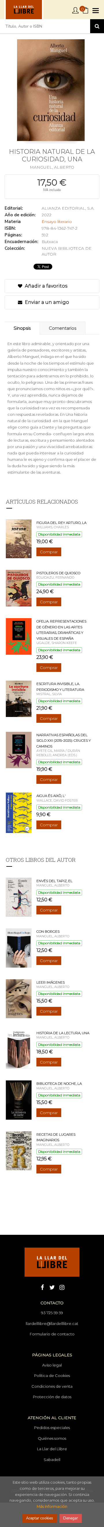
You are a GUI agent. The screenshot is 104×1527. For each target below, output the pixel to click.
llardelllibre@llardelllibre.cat (52, 1323)
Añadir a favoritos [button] (45, 286)
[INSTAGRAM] (61, 1286)
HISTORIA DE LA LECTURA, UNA (62, 1033)
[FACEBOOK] (42, 1286)
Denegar (70, 1518)
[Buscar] (97, 26)
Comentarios (62, 328)
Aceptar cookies (39, 1518)
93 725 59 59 (52, 1312)
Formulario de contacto (52, 1334)
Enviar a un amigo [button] (46, 302)
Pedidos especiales (52, 1427)
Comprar (49, 551)
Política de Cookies (52, 1375)
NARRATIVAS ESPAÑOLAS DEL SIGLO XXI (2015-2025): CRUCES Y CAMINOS (63, 740)
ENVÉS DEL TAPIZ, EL (54, 881)
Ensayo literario (57, 221)
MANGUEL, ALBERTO (52, 167)
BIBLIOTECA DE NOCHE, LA (59, 1083)
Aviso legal (52, 1365)
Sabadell (52, 1459)
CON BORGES (48, 931)
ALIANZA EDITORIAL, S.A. (68, 208)
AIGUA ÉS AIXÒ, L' (51, 795)
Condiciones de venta (52, 1386)
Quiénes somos (52, 1438)
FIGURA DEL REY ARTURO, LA (61, 522)
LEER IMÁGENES (50, 982)
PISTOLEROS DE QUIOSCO (58, 573)
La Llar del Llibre (52, 1448)
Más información (52, 1506)
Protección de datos (52, 1396)
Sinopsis (22, 328)
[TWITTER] (52, 1286)
